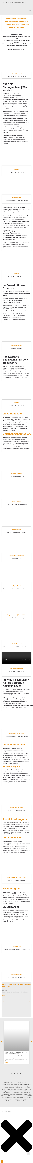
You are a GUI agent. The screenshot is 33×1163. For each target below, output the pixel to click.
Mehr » (7, 1062)
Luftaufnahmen (16, 24)
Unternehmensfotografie (11, 21)
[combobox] (16, 1111)
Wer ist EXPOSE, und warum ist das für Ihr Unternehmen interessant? (16, 1053)
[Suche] (2, 1161)
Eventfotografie (20, 27)
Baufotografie (7, 24)
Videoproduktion (23, 21)
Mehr (4, 995)
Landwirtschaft (25, 24)
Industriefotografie (11, 18)
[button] (30, 10)
